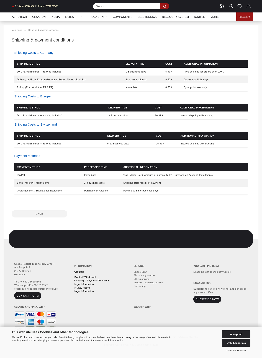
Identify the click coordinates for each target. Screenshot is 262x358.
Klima (56, 16)
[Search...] (164, 6)
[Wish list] (239, 6)
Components (122, 16)
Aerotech (19, 16)
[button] (221, 6)
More (214, 16)
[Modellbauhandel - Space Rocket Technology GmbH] (37, 6)
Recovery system (175, 16)
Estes (69, 16)
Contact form (28, 295)
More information (236, 350)
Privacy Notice (115, 340)
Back (39, 213)
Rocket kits (98, 16)
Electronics (147, 16)
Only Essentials (236, 342)
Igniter (199, 16)
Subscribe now (207, 299)
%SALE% (244, 16)
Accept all (236, 334)
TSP (81, 16)
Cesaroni (39, 16)
